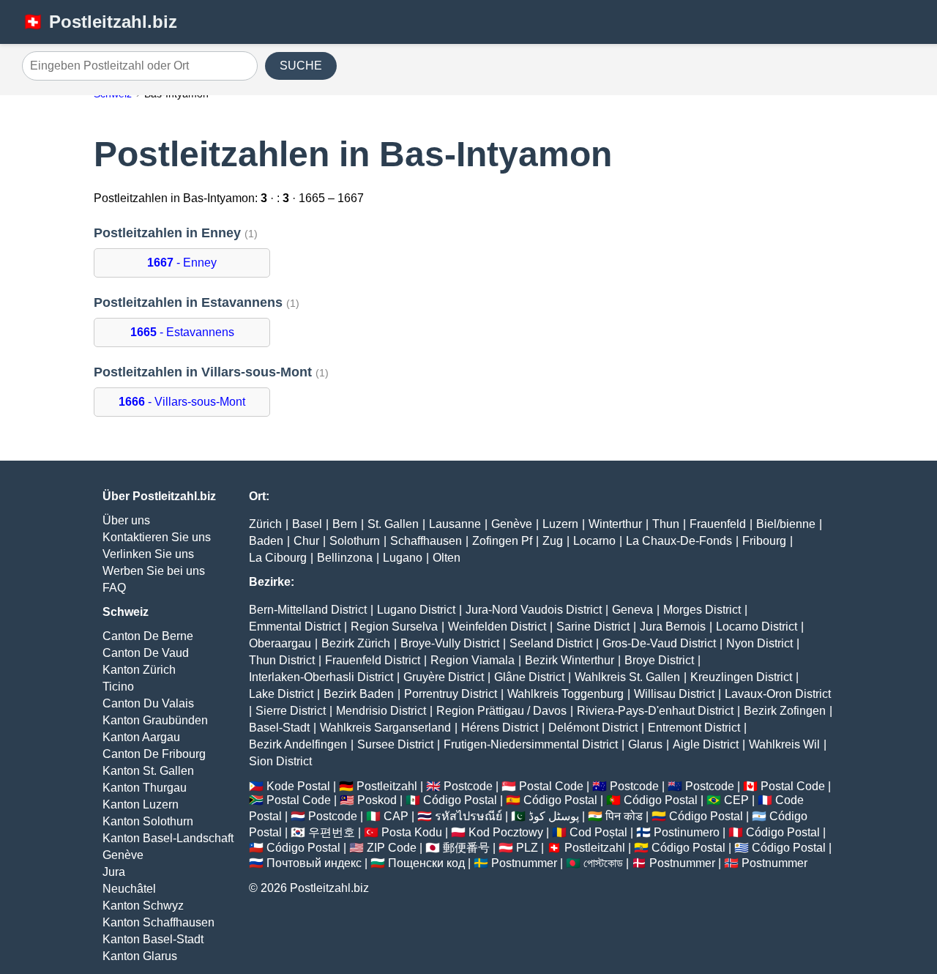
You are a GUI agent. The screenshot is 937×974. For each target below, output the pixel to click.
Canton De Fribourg (154, 754)
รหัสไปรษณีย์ (468, 816)
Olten (446, 557)
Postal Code (551, 786)
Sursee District (395, 744)
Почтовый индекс (314, 863)
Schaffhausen (426, 541)
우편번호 (331, 832)
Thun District (282, 660)
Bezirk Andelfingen (298, 744)
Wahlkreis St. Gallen (627, 677)
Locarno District (756, 626)
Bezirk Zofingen (785, 711)
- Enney (182, 262)
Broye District (659, 660)
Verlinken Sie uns (148, 554)
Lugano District (416, 609)
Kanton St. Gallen (148, 771)
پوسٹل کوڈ (554, 816)
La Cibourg (278, 557)
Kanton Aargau (141, 737)
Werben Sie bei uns (153, 571)
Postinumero (687, 832)
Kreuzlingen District (741, 677)
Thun (665, 524)
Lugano (402, 557)
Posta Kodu (411, 832)
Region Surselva (394, 626)
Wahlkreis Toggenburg (565, 694)
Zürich (265, 524)
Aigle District (706, 744)
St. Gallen (393, 524)
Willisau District (674, 694)
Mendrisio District (381, 711)
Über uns (126, 520)
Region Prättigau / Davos (501, 711)
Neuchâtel (129, 888)
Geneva (632, 609)
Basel (307, 524)
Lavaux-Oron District (778, 694)
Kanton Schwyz (143, 905)
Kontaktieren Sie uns (156, 537)
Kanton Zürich (139, 669)
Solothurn (354, 541)
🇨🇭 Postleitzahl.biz (99, 21)
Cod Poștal (598, 832)
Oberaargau (280, 643)
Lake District (281, 694)
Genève (122, 855)
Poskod (377, 800)
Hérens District (499, 727)
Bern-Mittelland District (308, 609)
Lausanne (455, 524)
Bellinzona (345, 557)
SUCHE (301, 65)
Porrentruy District (450, 694)
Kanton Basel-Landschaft (168, 838)
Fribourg (764, 541)
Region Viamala (472, 660)
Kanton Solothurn (147, 821)
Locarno (594, 541)
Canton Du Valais (148, 703)
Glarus (645, 744)
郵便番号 (466, 847)
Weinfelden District (497, 626)
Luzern (560, 524)
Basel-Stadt (279, 727)
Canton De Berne (147, 636)
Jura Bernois (673, 626)
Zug (552, 541)
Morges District (702, 609)
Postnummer (524, 863)
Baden (266, 541)
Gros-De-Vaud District (659, 643)
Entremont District (694, 727)
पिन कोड (624, 816)
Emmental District (294, 626)
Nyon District (759, 643)
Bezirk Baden (359, 694)
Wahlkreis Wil (784, 744)
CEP (736, 800)
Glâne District (529, 677)
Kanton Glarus (139, 956)
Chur (306, 541)
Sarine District (593, 626)
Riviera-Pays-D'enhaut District (655, 711)
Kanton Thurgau (144, 787)
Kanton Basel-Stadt (153, 939)
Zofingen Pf (502, 541)
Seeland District (550, 643)
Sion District (280, 761)
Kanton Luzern (140, 804)
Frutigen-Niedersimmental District (531, 744)
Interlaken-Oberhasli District (321, 677)
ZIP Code (392, 847)
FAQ (114, 587)
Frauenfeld (718, 524)
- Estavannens (182, 332)
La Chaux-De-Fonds (679, 541)
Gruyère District (443, 677)
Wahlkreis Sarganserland (385, 727)
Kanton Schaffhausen (158, 922)
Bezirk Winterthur (569, 660)
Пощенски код (426, 863)
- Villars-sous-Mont (182, 401)
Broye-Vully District (449, 643)
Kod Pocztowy (505, 832)
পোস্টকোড (603, 863)
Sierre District (290, 711)
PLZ (527, 847)
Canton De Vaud (145, 653)
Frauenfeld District (372, 660)
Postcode (468, 786)
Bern (344, 524)
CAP (396, 816)
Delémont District (593, 727)
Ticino (118, 686)
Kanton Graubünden (155, 720)
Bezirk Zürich (355, 643)
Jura (113, 872)
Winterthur (615, 524)
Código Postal (460, 800)
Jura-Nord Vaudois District (534, 609)
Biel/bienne (785, 524)
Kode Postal (298, 786)
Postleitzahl (386, 786)
